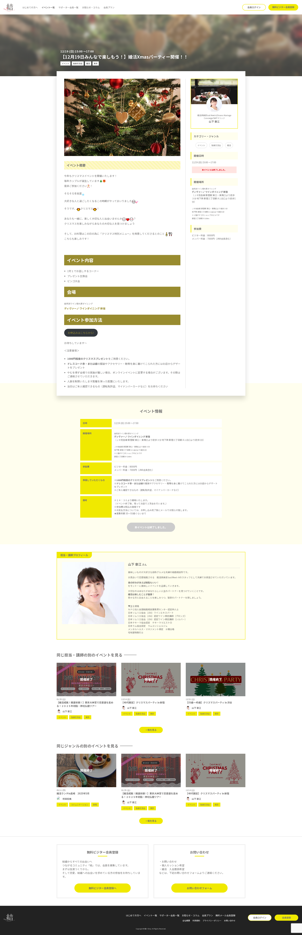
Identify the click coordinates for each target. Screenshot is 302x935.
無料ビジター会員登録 (283, 7)
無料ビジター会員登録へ (102, 888)
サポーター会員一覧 (68, 7)
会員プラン (109, 7)
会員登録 (286, 917)
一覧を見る (151, 729)
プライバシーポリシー (212, 920)
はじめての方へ (30, 7)
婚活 (229, 145)
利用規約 (196, 920)
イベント (201, 145)
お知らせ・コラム (91, 7)
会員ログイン (254, 7)
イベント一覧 (48, 7)
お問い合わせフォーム (199, 888)
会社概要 (186, 920)
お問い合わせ (229, 920)
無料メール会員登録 (225, 915)
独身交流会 (216, 145)
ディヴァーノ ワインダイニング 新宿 (84, 308)
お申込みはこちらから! (81, 333)
